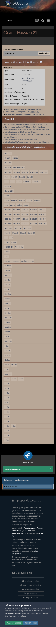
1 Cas (7, 346)
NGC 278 (25, 172)
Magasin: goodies (31, 589)
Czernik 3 (26, 181)
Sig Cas (7, 355)
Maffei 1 (8, 167)
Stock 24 (31, 233)
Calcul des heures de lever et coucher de (24, 109)
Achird (7, 252)
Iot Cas (7, 299)
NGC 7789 (17, 228)
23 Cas (7, 398)
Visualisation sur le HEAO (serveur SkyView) (21, 132)
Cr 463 (19, 181)
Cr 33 (6, 181)
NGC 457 (16, 219)
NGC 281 (8, 163)
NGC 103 (8, 210)
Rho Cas (8, 313)
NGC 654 (8, 223)
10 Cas (7, 421)
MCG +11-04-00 (19, 167)
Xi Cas (7, 336)
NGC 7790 (27, 228)
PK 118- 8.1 (19, 247)
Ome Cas (8, 374)
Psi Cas (7, 332)
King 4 (7, 200)
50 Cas (7, 289)
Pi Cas (7, 365)
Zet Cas (7, 285)
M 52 (6, 205)
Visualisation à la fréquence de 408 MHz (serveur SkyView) (27, 142)
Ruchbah (8, 266)
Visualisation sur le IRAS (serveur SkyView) (21, 139)
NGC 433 (42, 214)
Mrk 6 (26, 205)
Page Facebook (31, 593)
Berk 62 (22, 177)
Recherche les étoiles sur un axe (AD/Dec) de (26, 114)
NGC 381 (33, 214)
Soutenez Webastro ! (13, 469)
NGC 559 (25, 219)
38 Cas (7, 435)
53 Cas (7, 412)
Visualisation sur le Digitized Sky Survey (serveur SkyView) (27, 129)
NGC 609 (33, 219)
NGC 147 (8, 172)
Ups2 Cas (8, 318)
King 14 (22, 200)
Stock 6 (23, 233)
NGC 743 (33, 223)
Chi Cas (7, 322)
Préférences (11, 486)
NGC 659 (16, 223)
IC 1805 (7, 158)
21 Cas (7, 426)
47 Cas (7, 388)
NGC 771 (8, 153)
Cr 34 (12, 181)
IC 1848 (15, 158)
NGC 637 (42, 219)
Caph (6, 256)
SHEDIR (7, 270)
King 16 (29, 200)
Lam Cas (8, 327)
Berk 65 (30, 177)
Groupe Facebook (31, 598)
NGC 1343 (34, 172)
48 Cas (7, 308)
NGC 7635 (43, 172)
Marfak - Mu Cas (27, 261)
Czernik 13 (37, 181)
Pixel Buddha (17, 531)
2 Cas (14, 426)
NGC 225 (16, 214)
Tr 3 (11, 237)
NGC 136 (33, 210)
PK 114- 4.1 (9, 247)
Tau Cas (8, 350)
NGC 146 (42, 210)
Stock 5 (15, 233)
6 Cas (7, 402)
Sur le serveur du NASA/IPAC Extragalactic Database (25, 127)
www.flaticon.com (19, 533)
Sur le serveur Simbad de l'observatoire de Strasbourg (26, 124)
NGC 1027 (42, 223)
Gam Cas (8, 275)
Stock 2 (7, 233)
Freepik (27, 528)
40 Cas (21, 379)
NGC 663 (25, 223)
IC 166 (7, 196)
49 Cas (14, 379)
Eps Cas (7, 280)
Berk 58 (14, 177)
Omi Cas (8, 303)
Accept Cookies (14, 623)
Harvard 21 (9, 191)
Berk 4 (7, 177)
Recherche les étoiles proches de (22, 112)
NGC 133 (25, 210)
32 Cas (7, 407)
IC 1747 (14, 242)
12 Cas (7, 393)
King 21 (37, 200)
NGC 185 (16, 172)
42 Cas (7, 379)
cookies (24, 608)
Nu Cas (7, 360)
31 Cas (7, 383)
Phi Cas (14, 365)
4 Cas (7, 369)
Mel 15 (19, 205)
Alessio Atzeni (36, 528)
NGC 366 (25, 214)
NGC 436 (8, 219)
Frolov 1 (8, 186)
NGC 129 (16, 210)
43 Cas (7, 416)
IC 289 (7, 242)
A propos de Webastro (32, 585)
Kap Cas (8, 294)
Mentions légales (31, 581)
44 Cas (7, 431)
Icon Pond (27, 531)
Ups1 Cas (8, 341)
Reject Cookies (30, 623)
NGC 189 (8, 214)
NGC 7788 (8, 228)
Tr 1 (6, 237)
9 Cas (7, 440)
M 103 (12, 205)
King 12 (14, 200)
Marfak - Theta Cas (12, 261)
